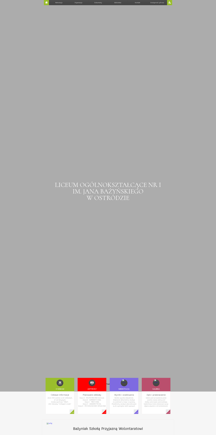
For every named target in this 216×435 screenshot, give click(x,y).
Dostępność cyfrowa (157, 2)
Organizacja (78, 2)
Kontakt (137, 2)
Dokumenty (98, 2)
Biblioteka (117, 2)
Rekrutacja (58, 2)
